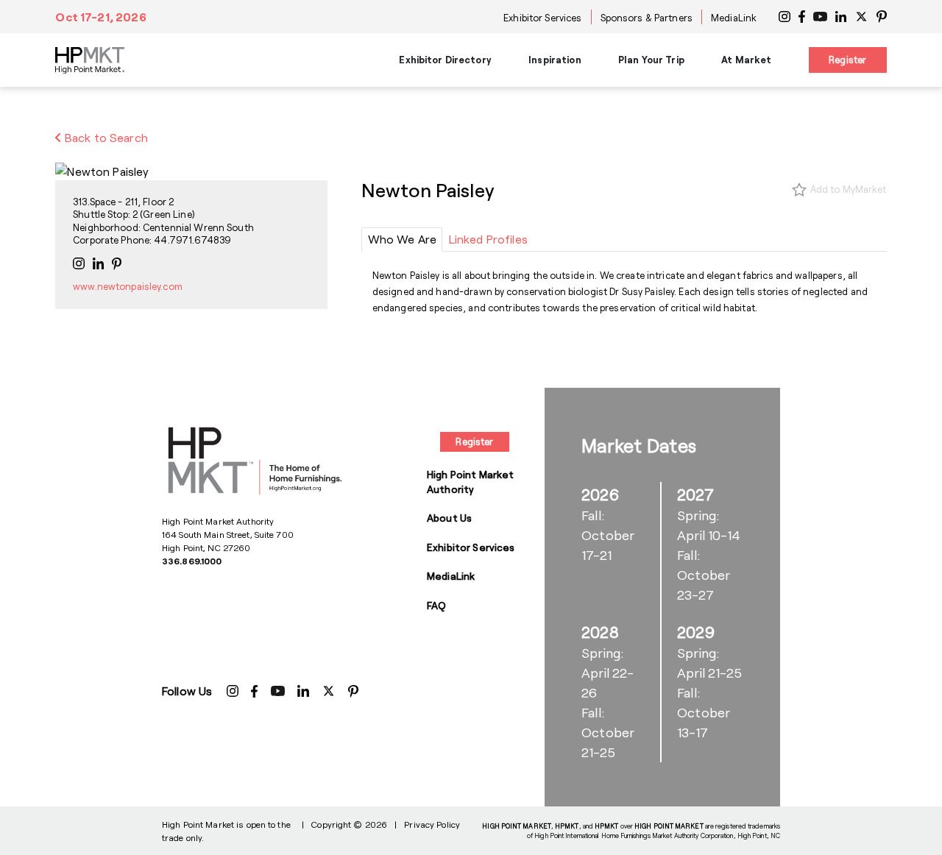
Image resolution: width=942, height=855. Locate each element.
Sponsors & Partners (647, 18)
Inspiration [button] (554, 59)
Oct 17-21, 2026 (100, 17)
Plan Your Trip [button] (651, 59)
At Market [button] (746, 59)
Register (847, 59)
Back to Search (105, 137)
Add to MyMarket (848, 189)
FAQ (436, 605)
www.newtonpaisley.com (128, 286)
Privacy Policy (432, 824)
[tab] (401, 239)
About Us (449, 517)
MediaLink (734, 18)
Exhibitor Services (542, 18)
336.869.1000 (192, 561)
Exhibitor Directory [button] (445, 59)
